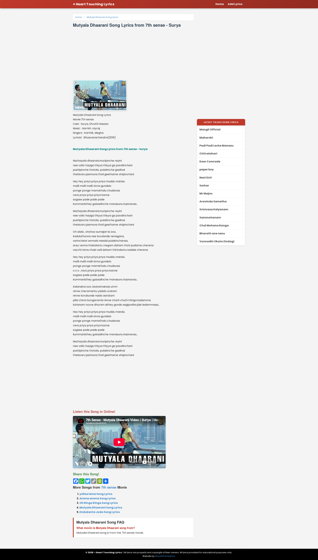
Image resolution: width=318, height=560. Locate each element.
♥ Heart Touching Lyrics (93, 4)
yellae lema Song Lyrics (96, 494)
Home (78, 17)
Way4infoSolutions (165, 556)
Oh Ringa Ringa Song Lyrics (99, 503)
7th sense (108, 487)
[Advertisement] (133, 53)
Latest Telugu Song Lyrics (221, 122)
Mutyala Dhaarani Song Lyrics (102, 17)
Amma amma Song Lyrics (98, 498)
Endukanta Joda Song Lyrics (100, 512)
